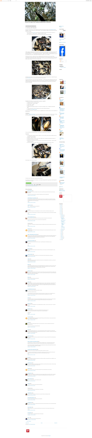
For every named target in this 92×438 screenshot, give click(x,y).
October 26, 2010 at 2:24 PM (31, 226)
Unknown (29, 368)
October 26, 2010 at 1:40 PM (31, 220)
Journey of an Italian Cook (62, 45)
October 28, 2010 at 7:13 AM (31, 354)
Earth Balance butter (34, 109)
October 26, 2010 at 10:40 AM (31, 195)
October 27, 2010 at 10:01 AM (31, 286)
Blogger (49, 435)
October (62, 217)
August (62, 230)
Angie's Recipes (30, 378)
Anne (28, 322)
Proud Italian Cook (62, 108)
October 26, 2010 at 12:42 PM (31, 214)
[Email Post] (34, 184)
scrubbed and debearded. (32, 114)
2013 (61, 210)
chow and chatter (30, 254)
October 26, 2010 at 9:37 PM (31, 256)
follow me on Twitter (63, 67)
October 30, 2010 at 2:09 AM (31, 404)
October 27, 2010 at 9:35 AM (31, 279)
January (62, 238)
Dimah (28, 277)
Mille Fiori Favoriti (62, 182)
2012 (61, 211)
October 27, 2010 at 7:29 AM (31, 274)
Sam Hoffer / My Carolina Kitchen (32, 349)
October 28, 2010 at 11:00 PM (31, 370)
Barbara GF (29, 303)
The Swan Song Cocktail (64, 155)
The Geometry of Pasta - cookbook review (63, 224)
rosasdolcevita (30, 402)
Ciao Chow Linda (62, 113)
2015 (61, 208)
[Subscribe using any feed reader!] (62, 42)
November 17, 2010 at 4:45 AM (32, 419)
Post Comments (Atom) (32, 424)
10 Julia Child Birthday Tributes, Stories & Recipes (62, 147)
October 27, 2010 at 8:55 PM (31, 333)
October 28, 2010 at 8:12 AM (31, 360)
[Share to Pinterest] (40, 184)
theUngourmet (30, 373)
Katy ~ (28, 417)
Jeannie (29, 383)
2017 (61, 206)
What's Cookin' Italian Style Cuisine (62, 100)
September (62, 229)
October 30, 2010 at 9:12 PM (31, 410)
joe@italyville (29, 412)
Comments (62, 61)
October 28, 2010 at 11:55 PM (31, 376)
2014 (61, 209)
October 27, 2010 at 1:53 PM (31, 306)
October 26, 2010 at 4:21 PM (31, 246)
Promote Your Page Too (62, 56)
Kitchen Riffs (61, 153)
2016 (61, 207)
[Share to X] (38, 184)
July (61, 231)
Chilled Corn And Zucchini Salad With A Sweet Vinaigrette (62, 110)
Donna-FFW (29, 248)
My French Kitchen (62, 149)
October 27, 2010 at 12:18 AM (31, 268)
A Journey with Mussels (63, 221)
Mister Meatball (30, 190)
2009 (61, 239)
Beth (28, 357)
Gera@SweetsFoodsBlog (31, 240)
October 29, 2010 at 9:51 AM (31, 390)
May (61, 233)
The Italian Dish (62, 125)
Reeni (28, 329)
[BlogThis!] (37, 184)
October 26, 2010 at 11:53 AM (31, 202)
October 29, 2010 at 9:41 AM (31, 385)
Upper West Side (52, 29)
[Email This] (36, 184)
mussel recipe (29, 185)
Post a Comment (29, 421)
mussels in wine (35, 185)
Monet (28, 264)
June (61, 232)
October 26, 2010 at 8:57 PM (31, 251)
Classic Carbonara (62, 226)
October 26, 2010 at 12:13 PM (31, 207)
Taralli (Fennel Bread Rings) (65, 83)
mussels (34, 32)
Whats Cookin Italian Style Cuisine (32, 234)
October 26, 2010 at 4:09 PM (31, 238)
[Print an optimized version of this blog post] (28, 183)
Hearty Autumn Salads (63, 218)
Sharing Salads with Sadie (65, 87)
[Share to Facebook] (39, 184)
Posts (61, 60)
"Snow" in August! (62, 183)
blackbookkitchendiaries (31, 397)
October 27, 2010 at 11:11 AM (31, 295)
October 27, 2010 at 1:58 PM (31, 314)
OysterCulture (30, 407)
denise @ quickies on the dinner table (33, 341)
